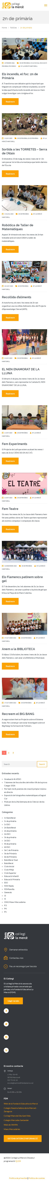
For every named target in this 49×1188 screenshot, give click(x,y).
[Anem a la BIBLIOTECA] (24, 623)
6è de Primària (10, 857)
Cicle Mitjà (9, 869)
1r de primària (22, 138)
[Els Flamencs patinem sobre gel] (24, 551)
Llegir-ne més (13, 1001)
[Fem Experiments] (24, 417)
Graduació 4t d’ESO (12, 779)
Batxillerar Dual (11, 860)
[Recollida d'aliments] (24, 271)
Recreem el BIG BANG (18, 714)
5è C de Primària (11, 850)
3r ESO (7, 840)
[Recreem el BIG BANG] (24, 688)
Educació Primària (12, 879)
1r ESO (7, 824)
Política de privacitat (18, 1178)
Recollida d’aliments (16, 297)
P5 (5, 912)
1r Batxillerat (10, 818)
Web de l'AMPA (11, 1124)
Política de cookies (37, 1178)
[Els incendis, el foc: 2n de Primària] (24, 48)
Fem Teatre (10, 509)
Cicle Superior (10, 873)
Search (42, 764)
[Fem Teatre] (24, 483)
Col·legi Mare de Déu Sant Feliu (17, 1115)
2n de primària (24, 63)
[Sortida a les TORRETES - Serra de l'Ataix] (24, 124)
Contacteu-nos (16, 958)
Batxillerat (8, 863)
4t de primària (10, 843)
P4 (5, 908)
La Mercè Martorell (30, 66)
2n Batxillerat (10, 827)
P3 (5, 905)
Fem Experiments (14, 444)
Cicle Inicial (34, 63)
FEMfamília (9, 889)
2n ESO (7, 834)
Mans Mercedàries (12, 1129)
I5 (5, 899)
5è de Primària (10, 853)
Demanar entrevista (18, 950)
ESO (6, 882)
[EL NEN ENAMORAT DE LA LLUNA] (24, 342)
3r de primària (10, 837)
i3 (5, 895)
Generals (8, 892)
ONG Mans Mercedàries (15, 902)
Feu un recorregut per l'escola (23, 966)
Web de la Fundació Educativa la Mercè (21, 1103)
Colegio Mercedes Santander (16, 1120)
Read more (10, 101)
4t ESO (7, 847)
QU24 (18, 1161)
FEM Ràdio (12, 66)
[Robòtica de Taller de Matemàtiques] (24, 197)
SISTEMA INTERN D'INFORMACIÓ (23, 1138)
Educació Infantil (11, 876)
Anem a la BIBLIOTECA (18, 649)
